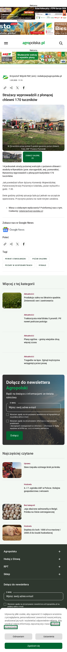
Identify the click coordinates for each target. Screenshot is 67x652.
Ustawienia (48, 636)
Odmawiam (18, 636)
